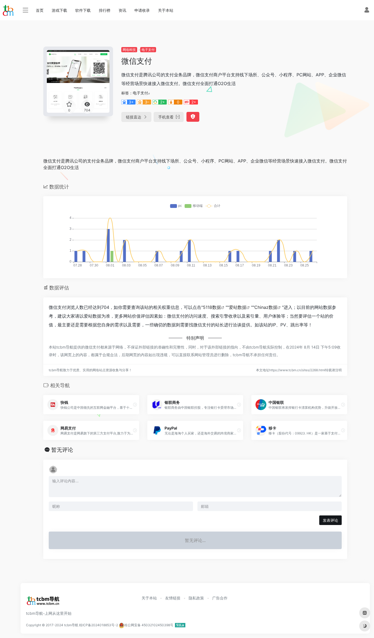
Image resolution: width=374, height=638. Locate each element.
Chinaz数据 (265, 307)
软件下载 (83, 10)
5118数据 (212, 307)
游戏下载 (59, 10)
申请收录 (142, 10)
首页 (40, 10)
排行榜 (104, 10)
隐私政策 (196, 598)
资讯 (122, 10)
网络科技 (129, 50)
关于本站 (165, 10)
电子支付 (148, 50)
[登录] (367, 10)
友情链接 (172, 598)
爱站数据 (237, 307)
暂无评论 (62, 449)
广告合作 (220, 598)
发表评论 (330, 520)
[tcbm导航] (43, 602)
